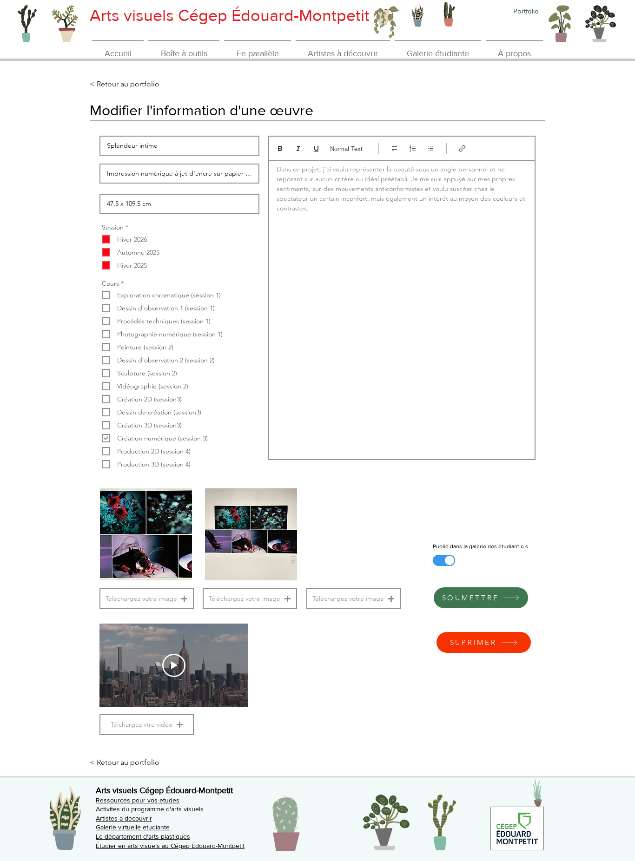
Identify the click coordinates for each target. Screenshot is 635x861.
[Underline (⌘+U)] (316, 148)
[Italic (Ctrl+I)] (298, 148)
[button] (146, 598)
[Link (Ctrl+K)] (462, 148)
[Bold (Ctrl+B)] (280, 148)
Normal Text (346, 148)
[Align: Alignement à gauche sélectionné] (394, 148)
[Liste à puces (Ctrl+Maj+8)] (430, 148)
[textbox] (402, 307)
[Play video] (173, 665)
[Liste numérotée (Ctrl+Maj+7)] (412, 148)
